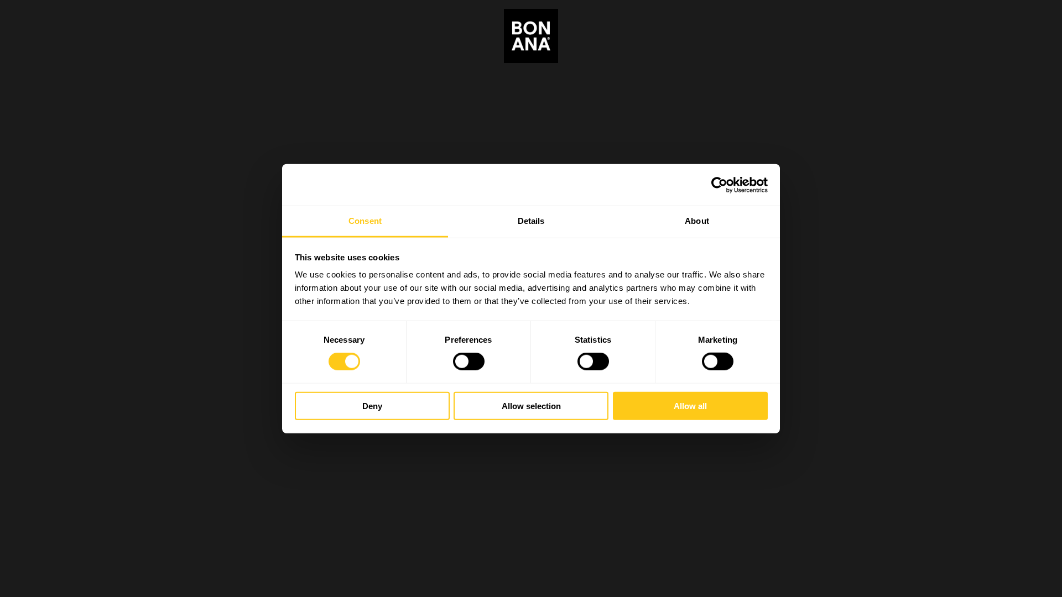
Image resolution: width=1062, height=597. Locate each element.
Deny (372, 406)
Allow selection (531, 406)
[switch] (469, 361)
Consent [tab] (365, 221)
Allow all (690, 406)
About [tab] (697, 221)
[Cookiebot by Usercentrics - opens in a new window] (719, 184)
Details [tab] (531, 221)
